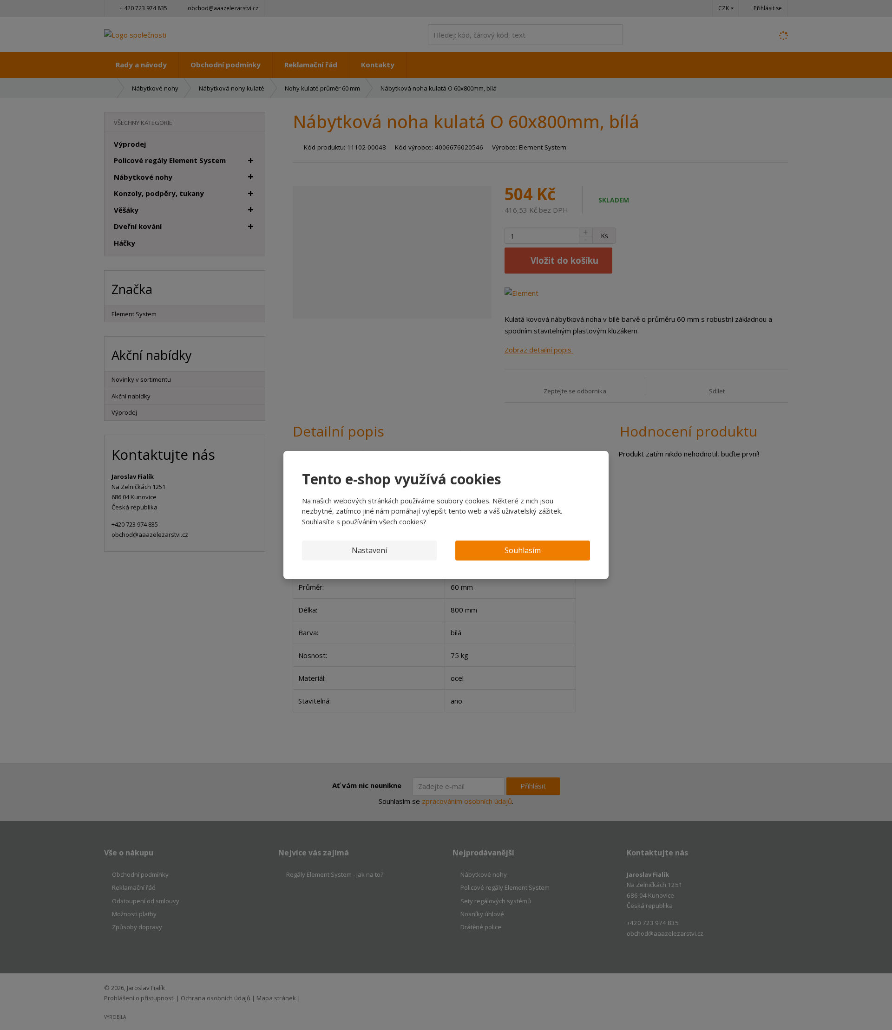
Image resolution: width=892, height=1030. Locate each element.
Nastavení (369, 550)
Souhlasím (523, 550)
